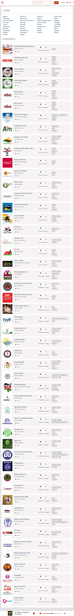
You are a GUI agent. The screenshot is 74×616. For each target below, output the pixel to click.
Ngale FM (17, 440)
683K (44, 400)
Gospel (54, 117)
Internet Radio (8, 20)
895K (44, 321)
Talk (53, 61)
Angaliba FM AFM (20, 126)
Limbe (5, 24)
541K (44, 478)
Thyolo (5, 34)
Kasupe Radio (18, 597)
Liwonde (22, 24)
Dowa (56, 18)
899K (44, 299)
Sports (54, 151)
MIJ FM (16, 249)
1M (43, 242)
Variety (54, 64)
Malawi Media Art (20, 474)
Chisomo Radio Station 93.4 (23, 148)
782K (44, 388)
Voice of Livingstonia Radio (23, 418)
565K (44, 456)
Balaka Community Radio (22, 541)
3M (44, 152)
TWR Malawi (18, 317)
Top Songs (55, 73)
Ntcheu (56, 30)
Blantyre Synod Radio (21, 519)
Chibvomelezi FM (20, 328)
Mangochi (6, 26)
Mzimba (22, 28)
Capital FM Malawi (20, 171)
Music (54, 57)
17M (44, 107)
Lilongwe (57, 22)
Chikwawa (6, 18)
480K (44, 534)
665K (44, 411)
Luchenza (57, 24)
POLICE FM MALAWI (21, 204)
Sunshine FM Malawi (21, 137)
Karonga (6, 22)
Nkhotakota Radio (20, 407)
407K (44, 602)
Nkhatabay (6, 30)
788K (44, 377)
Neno (56, 28)
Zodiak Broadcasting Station (24, 46)
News (54, 49)
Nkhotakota (24, 30)
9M (44, 119)
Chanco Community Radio (23, 395)
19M (44, 96)
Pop (53, 163)
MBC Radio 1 (18, 103)
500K (44, 512)
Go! (56, 2)
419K (44, 579)
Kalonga (56, 20)
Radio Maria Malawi (21, 114)
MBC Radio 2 (18, 91)
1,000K (44, 276)
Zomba (22, 34)
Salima (56, 32)
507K (44, 501)
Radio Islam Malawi (20, 80)
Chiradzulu (23, 18)
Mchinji (22, 26)
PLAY (18, 51)
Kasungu (23, 22)
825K (44, 355)
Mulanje (5, 28)
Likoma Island (41, 22)
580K (44, 433)
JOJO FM (17, 227)
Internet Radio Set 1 (27, 20)
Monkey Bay (41, 26)
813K (44, 366)
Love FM (17, 530)
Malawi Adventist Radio (22, 553)
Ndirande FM (18, 485)
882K (44, 332)
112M (44, 62)
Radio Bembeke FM (20, 272)
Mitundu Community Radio (23, 452)
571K (44, 445)
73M (44, 73)
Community (55, 126)
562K (44, 467)
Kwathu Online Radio (21, 496)
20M (44, 84)
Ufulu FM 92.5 (19, 215)
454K (44, 568)
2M (44, 175)
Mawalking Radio (20, 384)
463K (44, 557)
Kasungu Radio (19, 362)
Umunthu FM (18, 238)
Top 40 (54, 387)
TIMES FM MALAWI (20, 57)
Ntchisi (5, 32)
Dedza (39, 18)
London (39, 24)
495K (44, 523)
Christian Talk (56, 377)
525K (44, 489)
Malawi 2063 (18, 260)
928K (44, 287)
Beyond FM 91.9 (19, 586)
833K (44, 343)
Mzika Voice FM (19, 564)
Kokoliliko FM (18, 508)
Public (54, 205)
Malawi (21, 48)
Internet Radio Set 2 (44, 20)
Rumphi (39, 32)
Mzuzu (39, 28)
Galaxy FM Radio (20, 159)
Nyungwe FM (18, 429)
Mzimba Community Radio (23, 283)
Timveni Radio (19, 69)
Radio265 (17, 575)
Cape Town (58, 16)
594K (44, 422)
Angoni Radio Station (21, 306)
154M (44, 50)
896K (44, 310)
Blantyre (23, 16)
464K (44, 546)
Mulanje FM (18, 350)
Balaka (5, 16)
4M (44, 141)
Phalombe (23, 32)
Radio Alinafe (18, 373)
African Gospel (56, 420)
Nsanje (39, 30)
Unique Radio (18, 463)
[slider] (52, 613)
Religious (54, 83)
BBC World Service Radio (23, 294)
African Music (56, 68)
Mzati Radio (18, 182)
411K (44, 590)
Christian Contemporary (59, 115)
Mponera (57, 26)
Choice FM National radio (23, 193)
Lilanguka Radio (19, 339)
